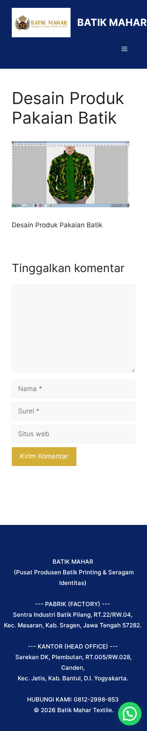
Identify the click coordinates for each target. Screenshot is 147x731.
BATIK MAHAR (112, 22)
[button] (130, 714)
